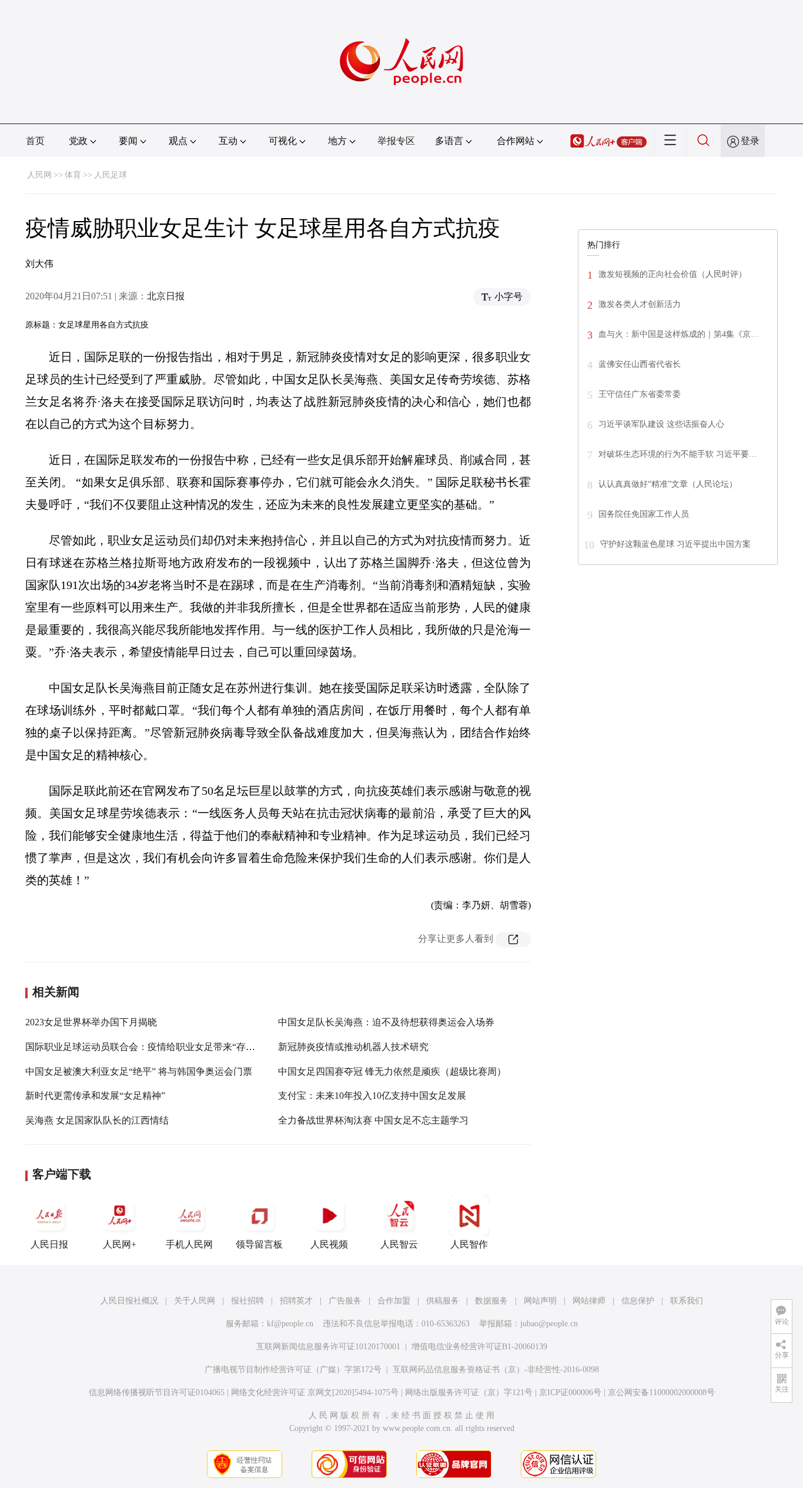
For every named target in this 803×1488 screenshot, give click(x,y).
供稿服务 (442, 1300)
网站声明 (540, 1300)
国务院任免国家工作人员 (643, 514)
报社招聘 (247, 1300)
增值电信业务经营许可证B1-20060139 (479, 1346)
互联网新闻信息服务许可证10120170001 (328, 1346)
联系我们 (686, 1300)
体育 (73, 174)
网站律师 (589, 1300)
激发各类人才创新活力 (639, 304)
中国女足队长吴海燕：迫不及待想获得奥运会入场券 (386, 1022)
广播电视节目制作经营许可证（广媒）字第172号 (293, 1369)
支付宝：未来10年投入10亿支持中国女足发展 (372, 1096)
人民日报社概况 (129, 1300)
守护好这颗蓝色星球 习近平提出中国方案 (675, 544)
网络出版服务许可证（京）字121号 (469, 1392)
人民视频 (329, 1244)
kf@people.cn (290, 1323)
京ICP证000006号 (570, 1392)
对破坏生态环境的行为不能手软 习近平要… (677, 454)
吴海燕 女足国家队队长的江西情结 (97, 1120)
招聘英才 (296, 1300)
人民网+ (119, 1244)
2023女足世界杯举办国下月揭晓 (91, 1022)
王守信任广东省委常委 (639, 394)
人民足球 (110, 174)
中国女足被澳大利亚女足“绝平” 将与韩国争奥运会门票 (138, 1071)
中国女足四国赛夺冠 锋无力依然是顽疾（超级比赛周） (392, 1071)
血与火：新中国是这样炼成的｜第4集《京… (678, 334)
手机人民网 (189, 1244)
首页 (35, 141)
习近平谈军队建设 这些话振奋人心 (661, 424)
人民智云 (399, 1244)
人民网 (39, 174)
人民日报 (49, 1244)
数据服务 (491, 1300)
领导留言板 (259, 1244)
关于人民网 (194, 1300)
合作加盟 (393, 1300)
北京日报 (166, 296)
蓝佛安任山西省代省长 (639, 364)
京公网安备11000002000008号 (661, 1392)
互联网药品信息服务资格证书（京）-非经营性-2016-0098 (496, 1369)
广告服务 (345, 1300)
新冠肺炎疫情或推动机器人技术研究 (353, 1047)
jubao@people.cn (549, 1323)
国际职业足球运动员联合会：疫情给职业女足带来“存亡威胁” (151, 1047)
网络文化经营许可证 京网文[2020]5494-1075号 (315, 1392)
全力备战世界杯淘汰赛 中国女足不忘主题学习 (373, 1120)
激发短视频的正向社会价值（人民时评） (672, 274)
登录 (750, 141)
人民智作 (469, 1244)
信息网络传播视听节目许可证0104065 (157, 1392)
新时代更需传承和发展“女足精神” (95, 1096)
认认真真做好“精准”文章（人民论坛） (667, 484)
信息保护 (637, 1300)
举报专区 (396, 141)
